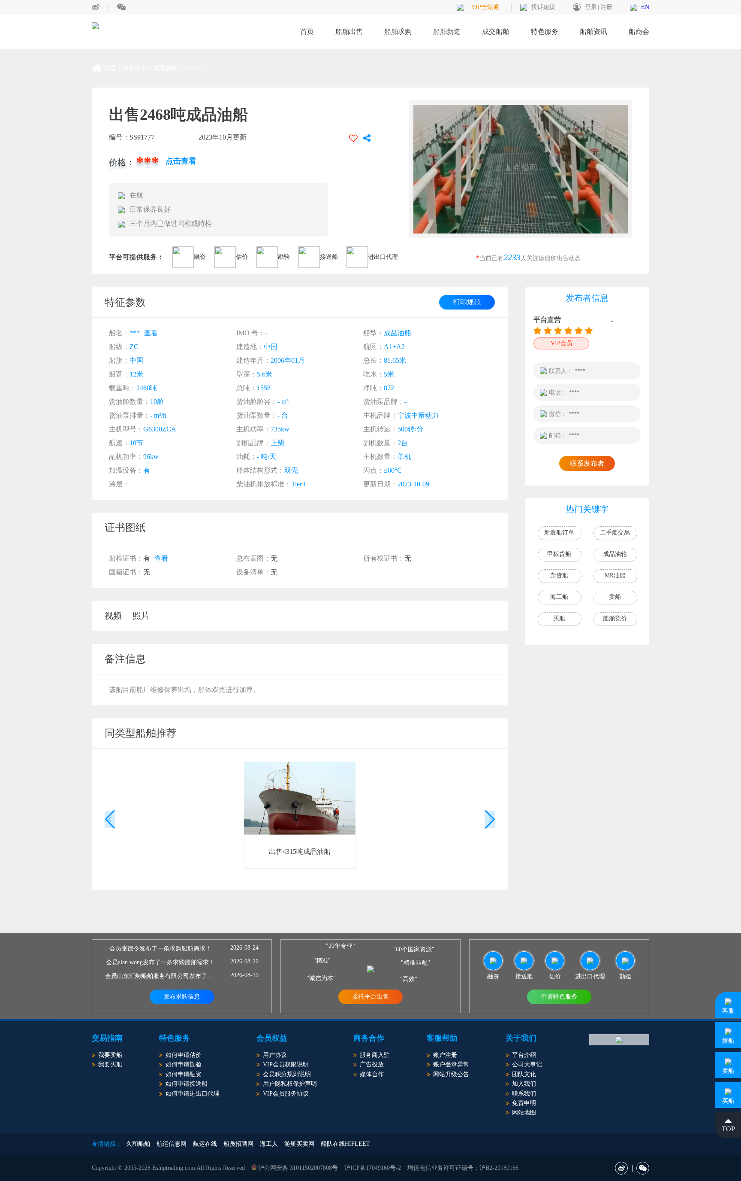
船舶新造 (447, 31)
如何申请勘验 (184, 1064)
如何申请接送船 (187, 1084)
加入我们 (524, 1084)
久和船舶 (138, 1144)
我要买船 (110, 1064)
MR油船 (615, 575)
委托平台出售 (370, 996)
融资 (200, 257)
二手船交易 (615, 532)
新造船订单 (559, 532)
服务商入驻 (375, 1055)
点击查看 (181, 161)
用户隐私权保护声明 (290, 1084)
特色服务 (544, 31)
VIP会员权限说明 (286, 1064)
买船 (559, 618)
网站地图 (524, 1112)
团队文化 (524, 1074)
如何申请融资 (184, 1074)
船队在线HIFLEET (345, 1144)
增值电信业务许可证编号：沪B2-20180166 (462, 1168)
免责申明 (524, 1103)
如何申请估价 (184, 1055)
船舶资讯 (593, 31)
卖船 (615, 597)
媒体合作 (372, 1074)
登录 (591, 7)
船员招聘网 (238, 1144)
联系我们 (524, 1093)
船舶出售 (349, 31)
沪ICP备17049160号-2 (372, 1168)
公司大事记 (527, 1064)
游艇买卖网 (299, 1144)
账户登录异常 (451, 1064)
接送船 (329, 257)
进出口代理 (383, 257)
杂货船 (559, 575)
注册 (606, 7)
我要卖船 (110, 1055)
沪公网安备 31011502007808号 (297, 1168)
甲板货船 (559, 554)
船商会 (639, 31)
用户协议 (275, 1055)
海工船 (559, 597)
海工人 (269, 1144)
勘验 (284, 257)
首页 (307, 31)
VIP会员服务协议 (286, 1093)
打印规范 (467, 302)
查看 (151, 332)
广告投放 (372, 1064)
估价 (242, 257)
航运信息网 (172, 1144)
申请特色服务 (559, 996)
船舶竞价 (615, 618)
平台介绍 (524, 1055)
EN (645, 7)
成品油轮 (615, 554)
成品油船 (165, 68)
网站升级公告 (451, 1074)
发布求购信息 (182, 996)
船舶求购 (398, 31)
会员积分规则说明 (287, 1074)
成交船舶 (495, 31)
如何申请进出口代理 (193, 1093)
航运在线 (205, 1144)
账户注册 (445, 1055)
